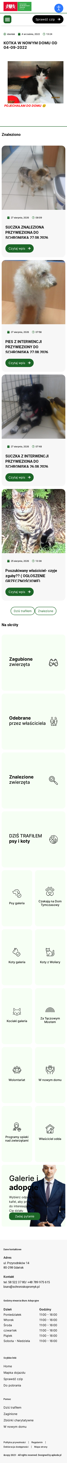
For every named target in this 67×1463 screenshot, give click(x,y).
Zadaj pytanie (24, 1216)
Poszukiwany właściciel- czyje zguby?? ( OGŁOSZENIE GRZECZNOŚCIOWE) (31, 575)
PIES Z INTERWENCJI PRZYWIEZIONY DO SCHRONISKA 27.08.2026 (26, 346)
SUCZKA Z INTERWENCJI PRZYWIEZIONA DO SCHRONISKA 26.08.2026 (27, 461)
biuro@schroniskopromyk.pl (22, 1286)
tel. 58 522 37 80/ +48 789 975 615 (27, 1282)
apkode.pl (56, 1455)
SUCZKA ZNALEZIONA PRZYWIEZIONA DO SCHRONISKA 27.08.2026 (26, 232)
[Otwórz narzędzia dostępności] (58, 8)
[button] (7, 19)
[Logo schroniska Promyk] (31, 6)
